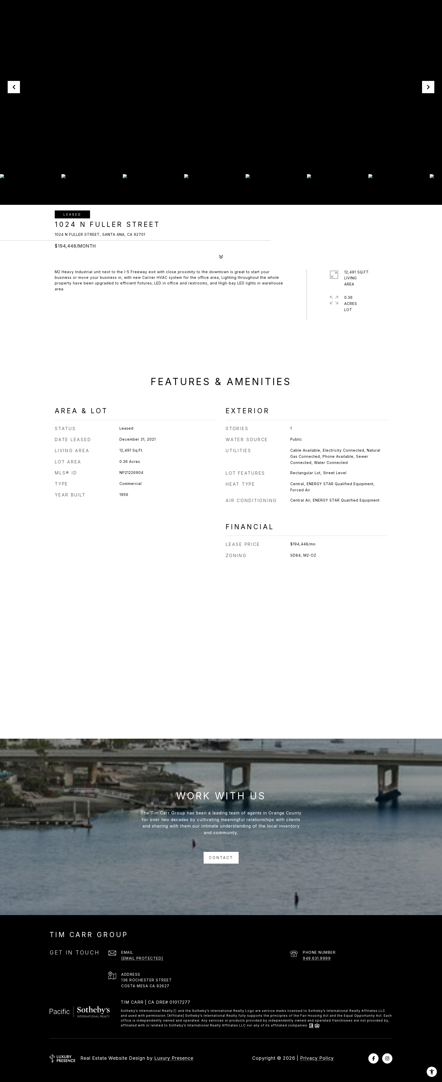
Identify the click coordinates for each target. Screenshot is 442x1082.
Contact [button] (221, 857)
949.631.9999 (317, 958)
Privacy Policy (317, 1058)
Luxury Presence (173, 1058)
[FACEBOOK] (373, 1058)
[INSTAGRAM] (387, 1058)
